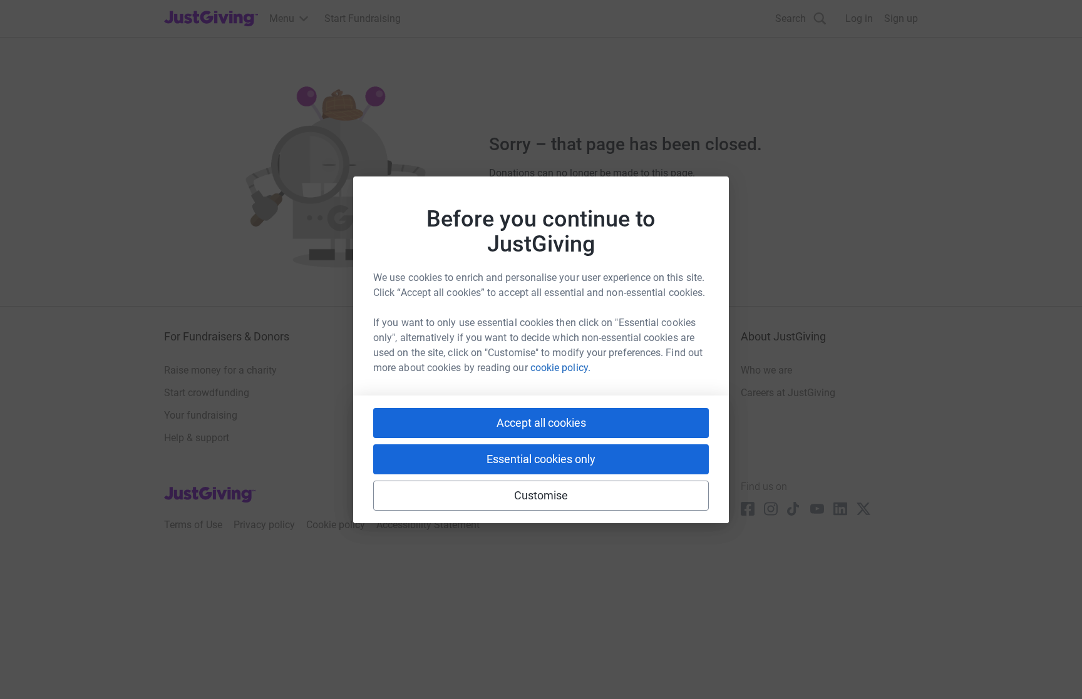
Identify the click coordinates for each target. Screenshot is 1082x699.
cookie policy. (560, 368)
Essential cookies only (541, 459)
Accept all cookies (541, 422)
